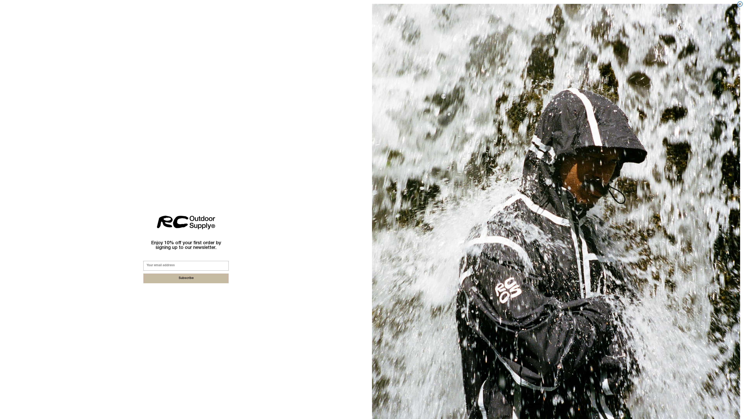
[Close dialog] (740, 4)
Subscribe (186, 278)
